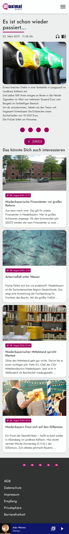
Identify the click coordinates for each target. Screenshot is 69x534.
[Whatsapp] (22, 464)
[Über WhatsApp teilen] (38, 130)
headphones (57, 36)
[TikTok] (6, 472)
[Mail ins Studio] (6, 464)
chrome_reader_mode (63, 36)
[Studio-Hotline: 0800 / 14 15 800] (14, 464)
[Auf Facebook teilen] (22, 130)
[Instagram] (39, 464)
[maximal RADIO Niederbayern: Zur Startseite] (30, 6)
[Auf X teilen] (30, 130)
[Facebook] (30, 464)
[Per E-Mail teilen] (46, 130)
